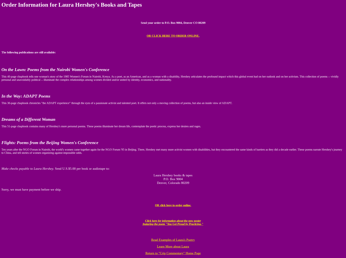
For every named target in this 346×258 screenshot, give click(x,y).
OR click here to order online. (173, 205)
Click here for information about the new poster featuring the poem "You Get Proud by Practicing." (173, 222)
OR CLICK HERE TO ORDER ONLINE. (173, 35)
